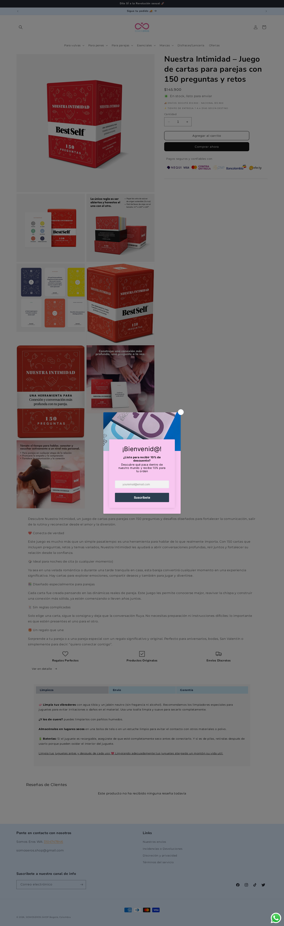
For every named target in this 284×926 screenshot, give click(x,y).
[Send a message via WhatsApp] (276, 918)
